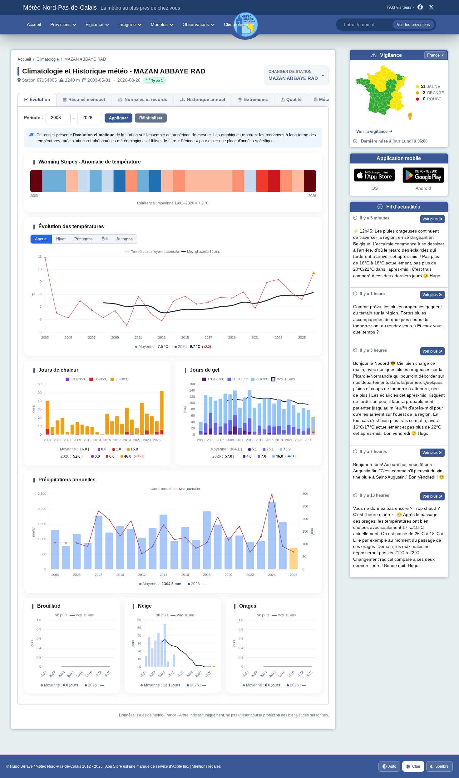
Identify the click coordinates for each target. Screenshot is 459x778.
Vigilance (94, 24)
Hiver (61, 239)
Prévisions (60, 24)
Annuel (41, 239)
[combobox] (386, 24)
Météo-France (164, 715)
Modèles (159, 24)
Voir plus (430, 219)
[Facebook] (420, 7)
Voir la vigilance (371, 131)
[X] (431, 7)
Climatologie (236, 24)
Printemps (83, 239)
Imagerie (127, 24)
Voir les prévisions (413, 24)
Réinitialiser (150, 118)
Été (104, 239)
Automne (124, 239)
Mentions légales (206, 766)
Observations (196, 24)
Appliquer (118, 118)
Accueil (34, 24)
